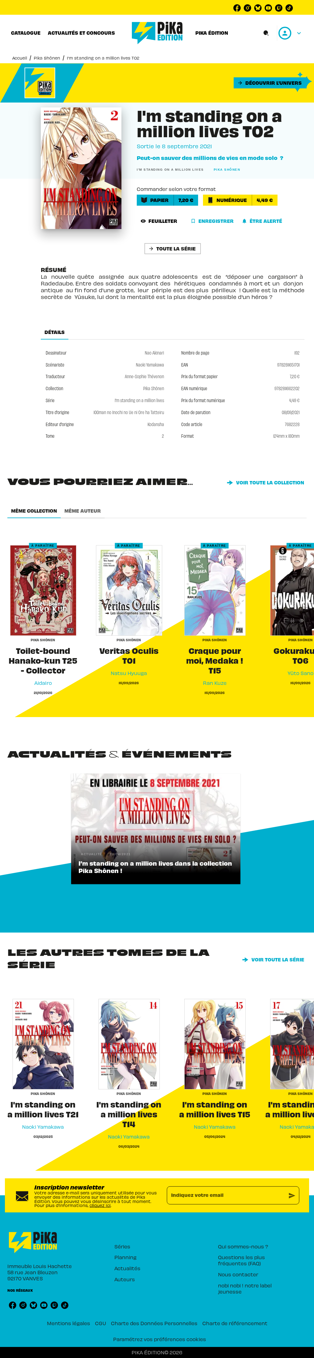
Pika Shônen (47, 57)
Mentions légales (68, 1323)
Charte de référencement (234, 1323)
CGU (100, 1323)
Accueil (19, 57)
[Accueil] (157, 33)
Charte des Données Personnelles (154, 1323)
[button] (270, 82)
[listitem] (237, 8)
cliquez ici (100, 1205)
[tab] (25, 32)
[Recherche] (266, 33)
